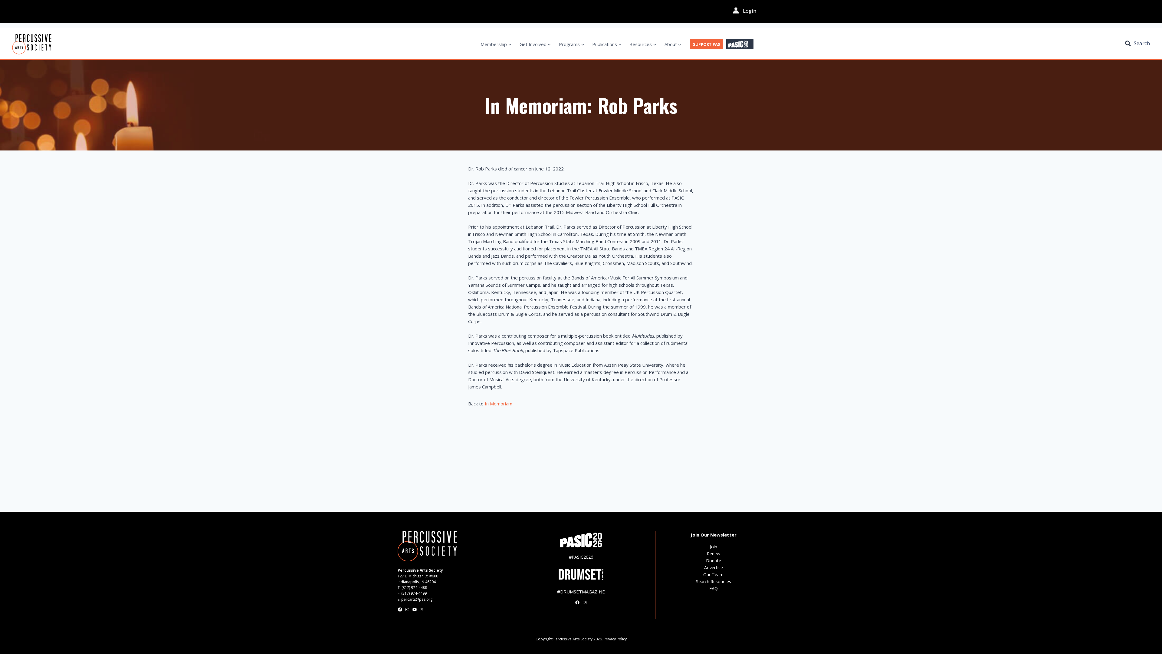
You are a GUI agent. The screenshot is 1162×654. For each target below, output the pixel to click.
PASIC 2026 (739, 44)
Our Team (713, 574)
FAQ (713, 588)
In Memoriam (498, 404)
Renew (713, 554)
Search (1142, 43)
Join (713, 547)
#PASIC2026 (581, 557)
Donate (713, 560)
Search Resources (713, 581)
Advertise (713, 567)
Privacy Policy (615, 639)
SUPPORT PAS (706, 44)
